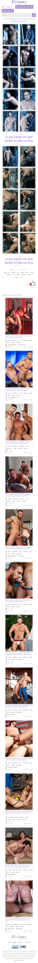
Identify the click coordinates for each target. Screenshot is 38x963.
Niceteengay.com (7, 10)
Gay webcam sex (27, 7)
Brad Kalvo (11, 928)
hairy (27, 272)
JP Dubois (21, 556)
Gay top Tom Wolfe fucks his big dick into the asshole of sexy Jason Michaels (18, 706)
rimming (23, 272)
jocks (7, 872)
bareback (15, 499)
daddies (12, 926)
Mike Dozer (19, 928)
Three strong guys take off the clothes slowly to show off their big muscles (17, 442)
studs (18, 606)
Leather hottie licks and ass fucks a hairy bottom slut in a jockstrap (18, 336)
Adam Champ (12, 344)
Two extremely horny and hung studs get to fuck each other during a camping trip (18, 653)
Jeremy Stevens (13, 397)
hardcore (13, 272)
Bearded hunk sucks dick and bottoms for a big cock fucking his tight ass (18, 600)
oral (18, 272)
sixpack (29, 274)
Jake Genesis (22, 344)
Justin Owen (11, 874)
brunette (17, 274)
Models (18, 7)
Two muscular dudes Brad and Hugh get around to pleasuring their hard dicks (18, 495)
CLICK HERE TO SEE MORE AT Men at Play (19, 139)
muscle (9, 274)
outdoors (19, 659)
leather (19, 342)
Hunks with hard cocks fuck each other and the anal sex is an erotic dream (17, 389)
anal (8, 272)
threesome (9, 448)
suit (13, 274)
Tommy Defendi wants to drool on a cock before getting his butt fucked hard (18, 759)
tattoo (18, 395)
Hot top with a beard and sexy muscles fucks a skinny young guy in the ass (17, 866)
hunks (31, 272)
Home (9, 942)
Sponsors (20, 942)
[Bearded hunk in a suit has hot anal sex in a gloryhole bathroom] (10, 34)
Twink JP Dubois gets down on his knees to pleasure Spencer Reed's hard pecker (18, 547)
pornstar (19, 553)
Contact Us (27, 942)
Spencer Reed (12, 556)
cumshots (22, 924)
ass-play (10, 817)
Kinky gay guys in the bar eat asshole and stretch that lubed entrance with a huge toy (18, 813)
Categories (9, 7)
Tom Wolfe (11, 714)
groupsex (15, 446)
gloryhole (23, 274)
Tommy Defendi (12, 767)
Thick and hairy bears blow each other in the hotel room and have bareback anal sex (18, 920)
